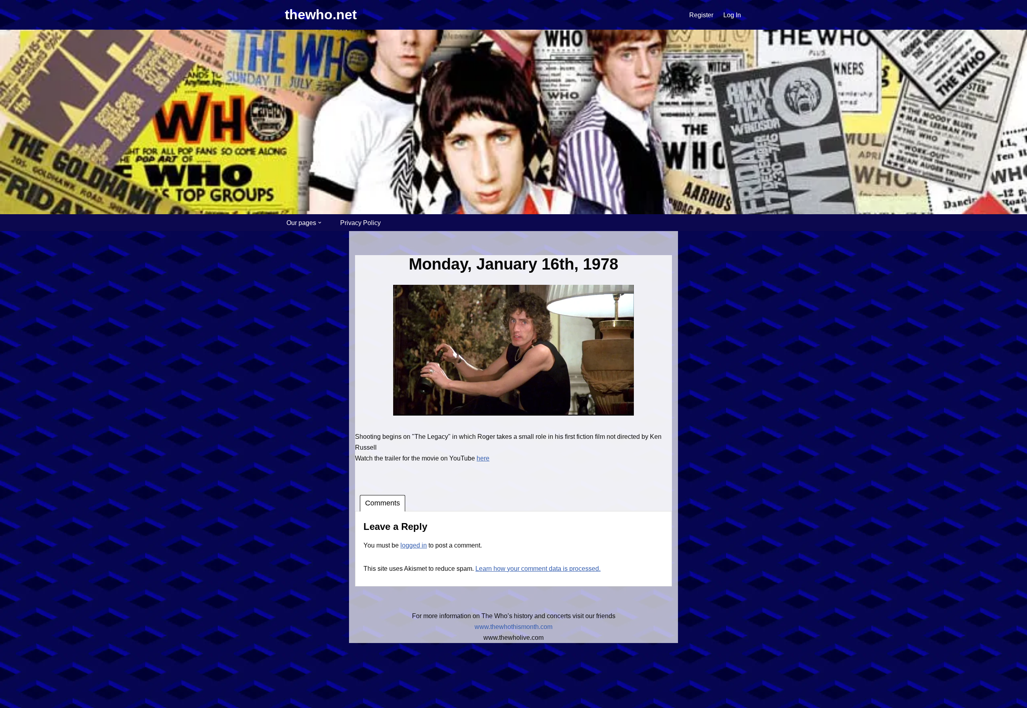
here (483, 458)
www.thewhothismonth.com (513, 626)
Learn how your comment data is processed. (538, 568)
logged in (413, 545)
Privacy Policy (360, 222)
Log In (732, 15)
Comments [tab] (382, 503)
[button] (319, 222)
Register (701, 15)
